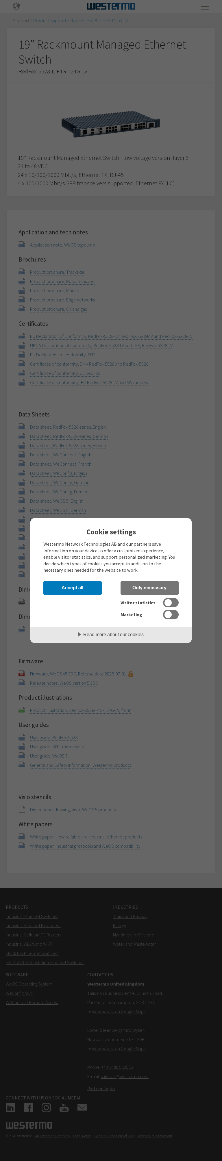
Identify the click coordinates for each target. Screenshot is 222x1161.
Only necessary (149, 587)
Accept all (72, 587)
